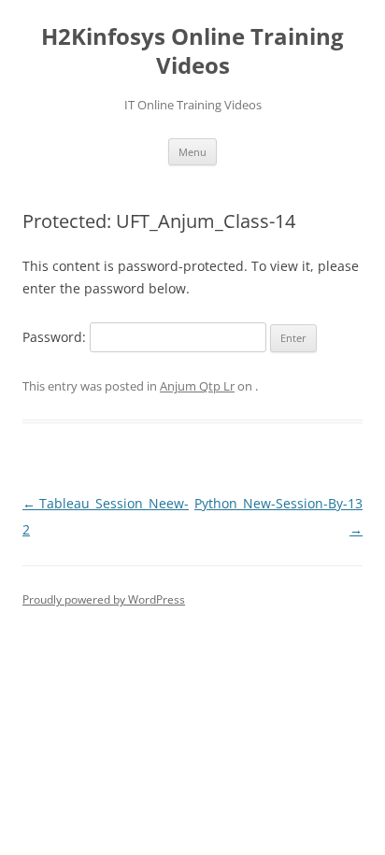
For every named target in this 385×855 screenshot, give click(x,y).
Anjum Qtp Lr (197, 386)
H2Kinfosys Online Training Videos (192, 51)
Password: (56, 337)
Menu (192, 152)
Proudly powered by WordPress (103, 599)
